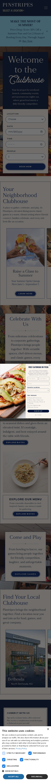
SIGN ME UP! (38, 411)
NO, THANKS (38, 414)
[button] (25, 771)
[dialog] (25, 754)
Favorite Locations (33, 387)
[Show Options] (48, 390)
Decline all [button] (36, 776)
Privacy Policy (21, 748)
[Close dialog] (49, 365)
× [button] (48, 729)
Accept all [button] (13, 776)
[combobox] (37, 390)
